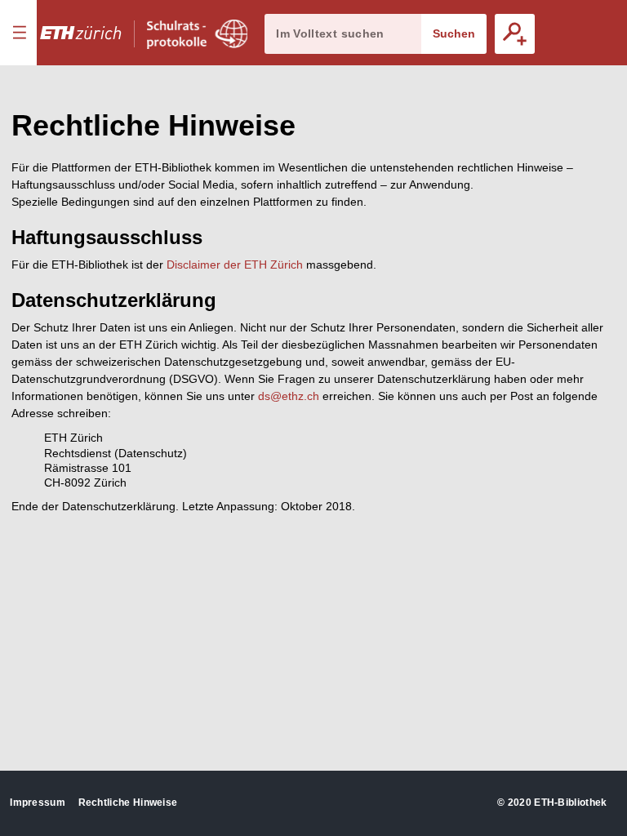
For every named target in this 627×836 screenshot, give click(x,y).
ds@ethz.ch (288, 395)
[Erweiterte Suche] (515, 34)
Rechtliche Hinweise (128, 802)
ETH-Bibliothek (570, 802)
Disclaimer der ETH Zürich (235, 264)
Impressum (37, 802)
